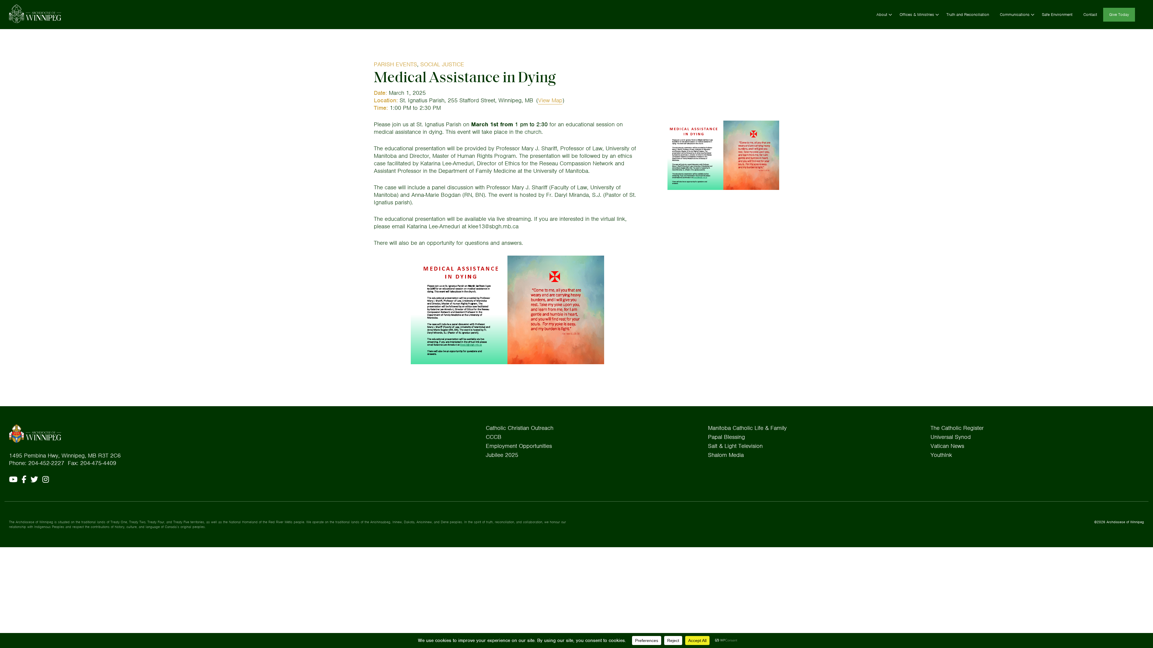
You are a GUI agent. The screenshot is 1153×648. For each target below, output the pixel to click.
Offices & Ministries (917, 14)
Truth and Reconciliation (967, 14)
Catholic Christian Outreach (519, 428)
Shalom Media (726, 455)
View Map (550, 100)
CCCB (493, 437)
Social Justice (442, 64)
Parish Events (395, 64)
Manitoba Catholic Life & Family (747, 428)
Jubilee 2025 (502, 455)
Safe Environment (1057, 14)
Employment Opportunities (519, 446)
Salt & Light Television (735, 446)
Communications (1015, 14)
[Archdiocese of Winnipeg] (35, 13)
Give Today (1119, 14)
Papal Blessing (726, 437)
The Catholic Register (957, 428)
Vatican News (947, 446)
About (881, 14)
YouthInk (941, 455)
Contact (1090, 14)
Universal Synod (951, 437)
